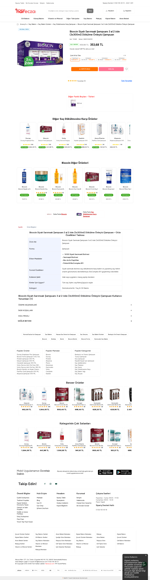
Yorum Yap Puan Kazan (25, 522)
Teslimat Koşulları (23, 500)
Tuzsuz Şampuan (81, 357)
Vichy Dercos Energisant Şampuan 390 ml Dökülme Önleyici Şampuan (63, 140)
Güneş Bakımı (38, 19)
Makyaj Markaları (41, 549)
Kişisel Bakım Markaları (83, 534)
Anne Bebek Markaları (63, 534)
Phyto (48, 363)
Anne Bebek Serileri (21, 540)
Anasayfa (23, 24)
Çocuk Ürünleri (122, 537)
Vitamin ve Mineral (55, 19)
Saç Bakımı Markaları (42, 540)
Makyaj (98, 19)
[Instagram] (50, 484)
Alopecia (117, 138)
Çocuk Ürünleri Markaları (84, 537)
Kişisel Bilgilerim (62, 506)
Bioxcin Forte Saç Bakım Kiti (92, 189)
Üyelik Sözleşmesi (23, 498)
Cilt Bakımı (25, 19)
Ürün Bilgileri (31, 227)
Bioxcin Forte (85, 339)
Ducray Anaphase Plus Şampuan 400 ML (29, 354)
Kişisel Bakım (110, 19)
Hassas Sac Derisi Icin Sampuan (66, 334)
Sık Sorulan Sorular (32, 3)
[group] (40, 52)
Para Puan (20, 519)
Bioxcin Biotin (72, 339)
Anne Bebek (124, 19)
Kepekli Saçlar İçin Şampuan (84, 361)
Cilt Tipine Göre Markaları (64, 544)
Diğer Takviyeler (73, 19)
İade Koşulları (25, 310)
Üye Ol (39, 503)
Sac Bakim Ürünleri (98, 334)
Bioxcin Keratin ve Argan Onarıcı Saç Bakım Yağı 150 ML (29, 369)
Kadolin (81, 138)
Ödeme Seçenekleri (27, 305)
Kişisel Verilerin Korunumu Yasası (22, 504)
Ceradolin (49, 371)
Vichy (64, 138)
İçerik (20, 227)
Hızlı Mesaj (23, 316)
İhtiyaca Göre (101, 540)
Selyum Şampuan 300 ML (26, 361)
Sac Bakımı (48, 334)
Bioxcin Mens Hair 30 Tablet (125, 189)
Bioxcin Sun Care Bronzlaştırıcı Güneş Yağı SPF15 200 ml (75, 189)
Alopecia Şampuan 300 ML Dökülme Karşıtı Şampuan (117, 140)
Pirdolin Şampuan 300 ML (26, 359)
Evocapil (79, 403)
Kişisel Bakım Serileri (22, 537)
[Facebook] (45, 484)
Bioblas (53, 339)
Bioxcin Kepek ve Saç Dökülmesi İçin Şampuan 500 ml (24, 189)
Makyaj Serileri (20, 544)
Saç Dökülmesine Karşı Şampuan (64, 24)
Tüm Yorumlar (126, 81)
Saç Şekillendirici (80, 363)
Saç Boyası (78, 374)
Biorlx (62, 339)
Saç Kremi (78, 367)
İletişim (42, 3)
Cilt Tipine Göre (102, 544)
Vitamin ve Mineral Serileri (23, 547)
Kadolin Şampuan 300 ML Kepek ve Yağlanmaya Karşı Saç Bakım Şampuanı (81, 140)
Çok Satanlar (101, 547)
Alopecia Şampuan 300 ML (26, 374)
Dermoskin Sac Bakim (101, 339)
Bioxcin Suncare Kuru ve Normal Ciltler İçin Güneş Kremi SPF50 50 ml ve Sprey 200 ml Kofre (58, 189)
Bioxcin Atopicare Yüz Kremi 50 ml (109, 189)
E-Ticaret (69, 578)
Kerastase (49, 365)
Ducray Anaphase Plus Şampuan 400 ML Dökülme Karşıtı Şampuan (28, 140)
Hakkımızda (50, 3)
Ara (90, 11)
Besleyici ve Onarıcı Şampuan (85, 354)
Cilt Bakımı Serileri (41, 537)
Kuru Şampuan (80, 359)
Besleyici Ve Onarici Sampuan (117, 334)
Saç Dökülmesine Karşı (82, 369)
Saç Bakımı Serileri (42, 534)
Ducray (28, 138)
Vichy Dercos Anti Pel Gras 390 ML (29, 365)
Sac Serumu (84, 334)
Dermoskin (49, 367)
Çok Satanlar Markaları (63, 547)
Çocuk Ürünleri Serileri (22, 534)
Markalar (40, 498)
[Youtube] (56, 484)
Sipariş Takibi (19, 3)
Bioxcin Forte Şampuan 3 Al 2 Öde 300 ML (29, 357)
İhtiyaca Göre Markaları (63, 540)
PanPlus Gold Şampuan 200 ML (28, 371)
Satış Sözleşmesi (23, 516)
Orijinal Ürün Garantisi (84, 503)
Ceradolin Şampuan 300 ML (26, 363)
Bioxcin (46, 138)
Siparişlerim (60, 500)
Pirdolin (48, 359)
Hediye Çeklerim (62, 503)
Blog (38, 500)
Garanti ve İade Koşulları (22, 508)
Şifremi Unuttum (42, 508)
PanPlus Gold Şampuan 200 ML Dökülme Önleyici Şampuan (99, 140)
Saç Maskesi (79, 365)
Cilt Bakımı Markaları (124, 540)
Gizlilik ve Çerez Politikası (22, 513)
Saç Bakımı (88, 19)
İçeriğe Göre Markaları (63, 537)
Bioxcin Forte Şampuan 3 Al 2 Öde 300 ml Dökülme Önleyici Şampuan (45, 140)
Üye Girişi (40, 506)
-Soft (64, 578)
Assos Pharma (99, 138)
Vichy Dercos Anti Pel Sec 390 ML (29, 367)
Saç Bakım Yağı (80, 371)
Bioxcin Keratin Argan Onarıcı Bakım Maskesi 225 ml (41, 189)
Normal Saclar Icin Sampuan (32, 334)
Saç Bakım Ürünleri (44, 24)
